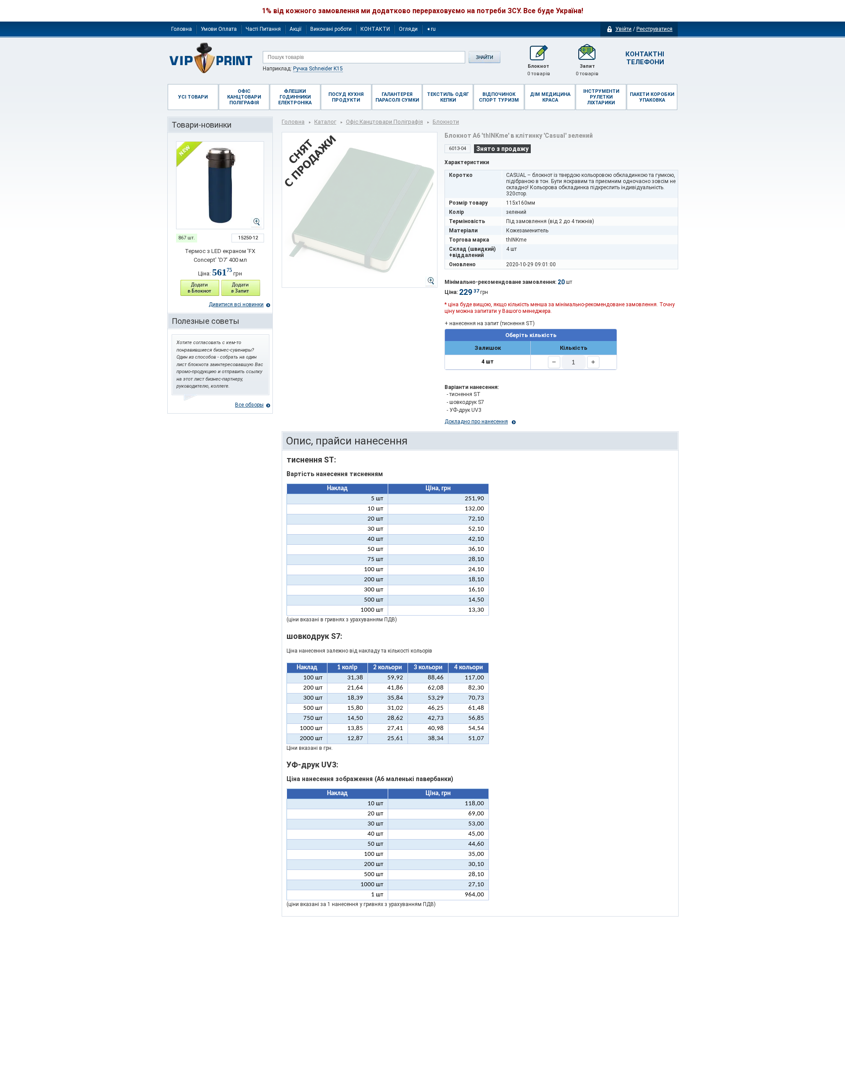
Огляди (408, 29)
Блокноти (446, 121)
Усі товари (193, 97)
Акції (295, 29)
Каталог (325, 121)
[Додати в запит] (240, 288)
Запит (587, 70)
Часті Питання (263, 29)
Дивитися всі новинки (236, 304)
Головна (181, 29)
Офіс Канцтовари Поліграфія (384, 121)
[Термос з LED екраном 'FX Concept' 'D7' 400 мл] (220, 185)
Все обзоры (249, 405)
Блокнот (538, 70)
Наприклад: (303, 69)
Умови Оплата (219, 29)
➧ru (431, 29)
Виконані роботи (331, 29)
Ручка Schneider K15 (318, 69)
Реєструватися (654, 29)
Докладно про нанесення (476, 421)
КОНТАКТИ (375, 29)
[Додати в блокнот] (199, 288)
